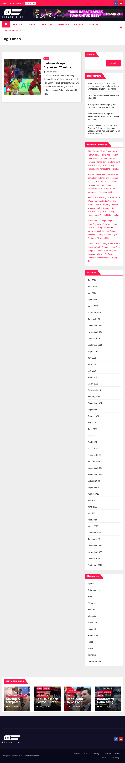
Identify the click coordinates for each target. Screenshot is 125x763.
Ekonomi (93, 24)
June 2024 (92, 429)
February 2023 (94, 533)
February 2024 (94, 455)
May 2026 (92, 293)
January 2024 (94, 461)
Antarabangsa (13, 30)
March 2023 (93, 526)
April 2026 (92, 300)
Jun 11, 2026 (44, 706)
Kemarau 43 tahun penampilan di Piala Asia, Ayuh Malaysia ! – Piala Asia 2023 (101, 188)
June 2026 (92, 287)
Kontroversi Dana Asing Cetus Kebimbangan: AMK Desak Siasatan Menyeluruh (104, 116)
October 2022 (94, 559)
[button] (121, 27)
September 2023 (95, 487)
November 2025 (95, 332)
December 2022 (95, 546)
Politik (90, 642)
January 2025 (94, 397)
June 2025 (92, 364)
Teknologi (46, 24)
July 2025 (92, 358)
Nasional (18, 24)
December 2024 (95, 403)
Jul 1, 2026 (13, 706)
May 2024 (92, 436)
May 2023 (92, 513)
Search (90, 54)
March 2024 (93, 449)
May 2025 (92, 371)
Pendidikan (93, 635)
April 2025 (92, 377)
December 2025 (95, 326)
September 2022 (95, 565)
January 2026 (94, 319)
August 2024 (93, 416)
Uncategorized (94, 661)
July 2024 (92, 423)
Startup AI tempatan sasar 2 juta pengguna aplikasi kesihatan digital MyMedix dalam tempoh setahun (103, 86)
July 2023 (92, 500)
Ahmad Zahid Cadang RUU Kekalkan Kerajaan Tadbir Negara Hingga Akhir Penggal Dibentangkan (104, 165)
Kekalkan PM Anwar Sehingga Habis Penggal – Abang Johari (102, 257)
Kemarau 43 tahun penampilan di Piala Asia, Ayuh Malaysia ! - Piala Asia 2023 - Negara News (102, 224)
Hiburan (78, 24)
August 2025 (93, 351)
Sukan (31, 24)
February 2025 (94, 390)
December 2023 (95, 468)
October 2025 (94, 338)
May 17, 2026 (74, 706)
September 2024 (95, 410)
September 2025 (95, 345)
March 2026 (93, 306)
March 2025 (93, 384)
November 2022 (95, 552)
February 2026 (94, 313)
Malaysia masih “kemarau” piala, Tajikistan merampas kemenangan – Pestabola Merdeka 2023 (103, 234)
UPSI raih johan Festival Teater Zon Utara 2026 (47, 702)
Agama (91, 584)
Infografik (92, 616)
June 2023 (92, 507)
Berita (90, 597)
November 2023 (95, 474)
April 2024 (92, 442)
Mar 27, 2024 (51, 72)
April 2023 (92, 520)
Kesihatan (63, 24)
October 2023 (94, 481)
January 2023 (94, 539)
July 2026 (92, 280)
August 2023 (93, 494)
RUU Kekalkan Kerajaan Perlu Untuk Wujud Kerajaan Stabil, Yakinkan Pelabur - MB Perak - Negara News (104, 201)
